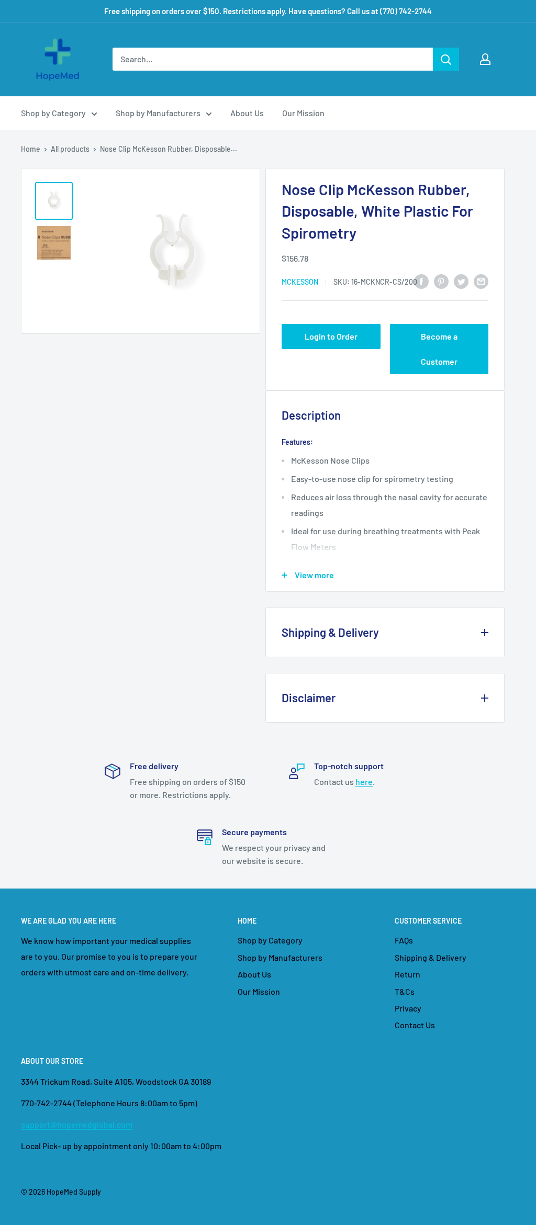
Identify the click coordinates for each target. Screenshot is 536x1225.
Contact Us (415, 1025)
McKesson (300, 281)
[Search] (446, 59)
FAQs (404, 940)
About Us (247, 113)
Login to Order (331, 336)
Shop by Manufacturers (158, 113)
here (364, 781)
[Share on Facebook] (421, 281)
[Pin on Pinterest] (441, 281)
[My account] (485, 59)
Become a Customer (439, 348)
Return (407, 974)
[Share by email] (481, 281)
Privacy (408, 1008)
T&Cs (405, 991)
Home (30, 148)
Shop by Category (53, 113)
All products (70, 148)
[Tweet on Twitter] (461, 281)
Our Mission (303, 113)
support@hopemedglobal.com (76, 1124)
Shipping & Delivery (430, 957)
